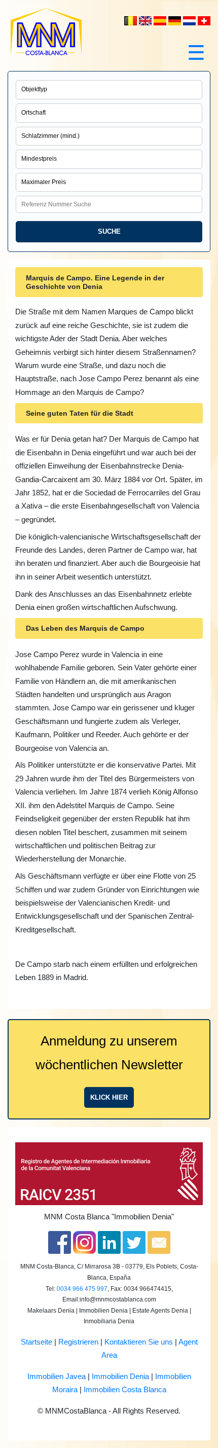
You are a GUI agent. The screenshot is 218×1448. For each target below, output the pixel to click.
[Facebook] (59, 1242)
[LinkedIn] (109, 1242)
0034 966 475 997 (82, 1288)
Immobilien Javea (56, 1376)
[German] (175, 20)
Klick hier (109, 1097)
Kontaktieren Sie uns (138, 1342)
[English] (146, 20)
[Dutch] (131, 20)
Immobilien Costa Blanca (125, 1390)
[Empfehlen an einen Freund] (159, 1242)
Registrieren (78, 1342)
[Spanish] (161, 20)
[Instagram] (84, 1242)
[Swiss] (204, 20)
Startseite (36, 1342)
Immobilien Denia (120, 1376)
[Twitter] (134, 1242)
